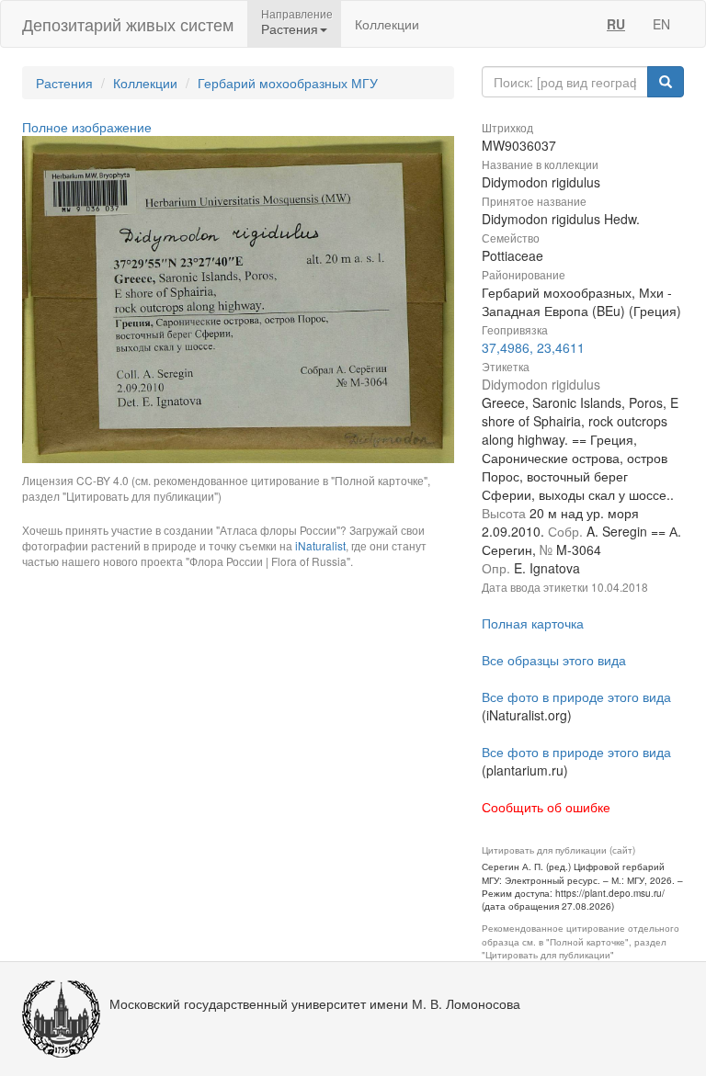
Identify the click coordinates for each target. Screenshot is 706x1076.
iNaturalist (320, 545)
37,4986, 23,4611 (533, 347)
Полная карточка (533, 623)
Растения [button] (289, 28)
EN (661, 24)
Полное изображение (87, 127)
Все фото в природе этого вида (576, 696)
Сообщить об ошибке (546, 807)
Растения (64, 83)
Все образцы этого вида (554, 660)
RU (616, 24)
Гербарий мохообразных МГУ (288, 83)
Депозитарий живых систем (127, 24)
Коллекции (387, 24)
